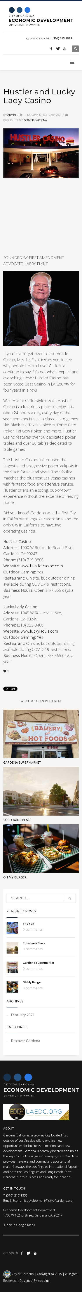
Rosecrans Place (17, 820)
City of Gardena (22, 1274)
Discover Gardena (34, 120)
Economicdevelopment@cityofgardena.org (42, 1200)
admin (11, 114)
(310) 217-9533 (62, 38)
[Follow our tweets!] (58, 48)
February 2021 (23, 1014)
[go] (69, 898)
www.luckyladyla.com (39, 631)
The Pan (28, 923)
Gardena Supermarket (22, 762)
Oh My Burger (14, 877)
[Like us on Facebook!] (51, 48)
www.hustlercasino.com (42, 565)
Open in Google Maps (19, 1225)
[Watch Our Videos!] (64, 48)
